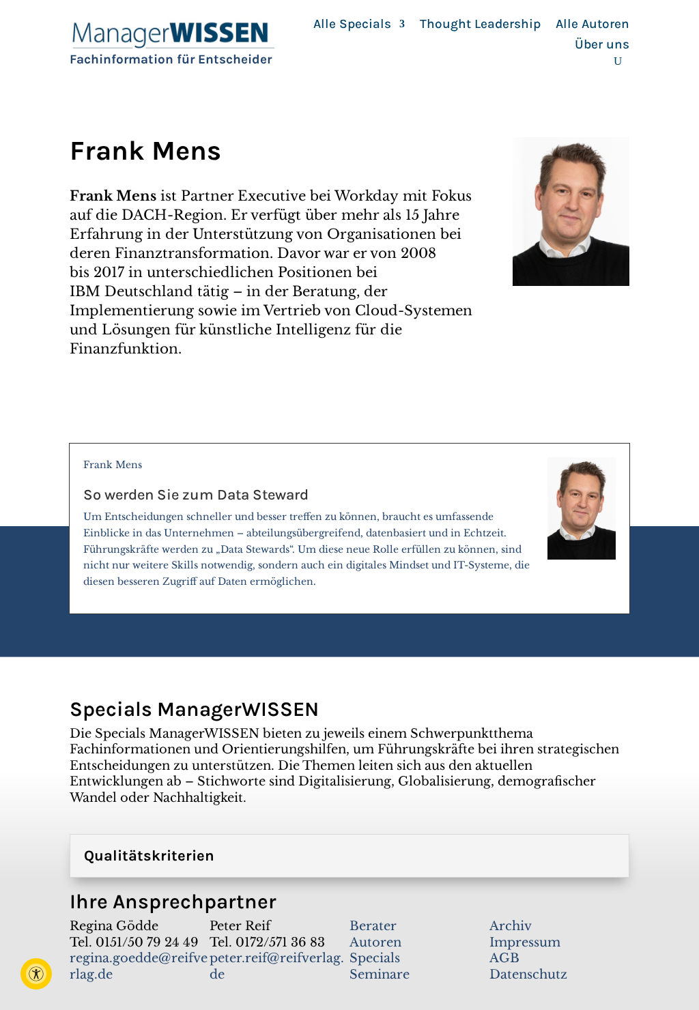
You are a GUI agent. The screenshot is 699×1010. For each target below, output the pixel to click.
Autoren (375, 942)
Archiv (510, 926)
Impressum (524, 942)
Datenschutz (528, 974)
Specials (375, 958)
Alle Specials (352, 25)
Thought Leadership (480, 25)
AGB (504, 958)
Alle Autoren (592, 25)
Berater (373, 926)
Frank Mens (306, 523)
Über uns (602, 46)
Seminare (380, 974)
